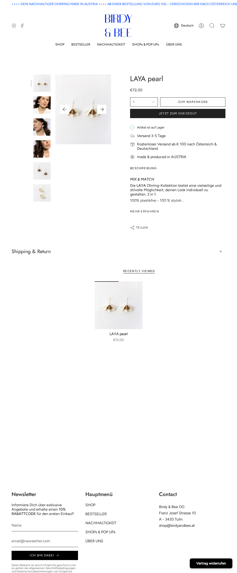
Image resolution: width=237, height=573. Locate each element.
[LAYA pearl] (119, 305)
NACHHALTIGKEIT (100, 523)
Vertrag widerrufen (211, 563)
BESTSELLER (96, 514)
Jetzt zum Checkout (178, 113)
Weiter (101, 109)
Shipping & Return (31, 251)
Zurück (64, 109)
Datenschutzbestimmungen (35, 571)
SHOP (90, 505)
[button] (60, 44)
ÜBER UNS (94, 541)
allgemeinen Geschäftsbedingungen (52, 568)
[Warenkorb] (222, 26)
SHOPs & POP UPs (100, 532)
